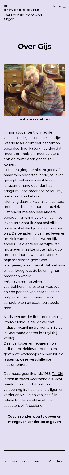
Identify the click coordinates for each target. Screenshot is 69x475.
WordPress (55, 461)
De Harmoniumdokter (21, 8)
